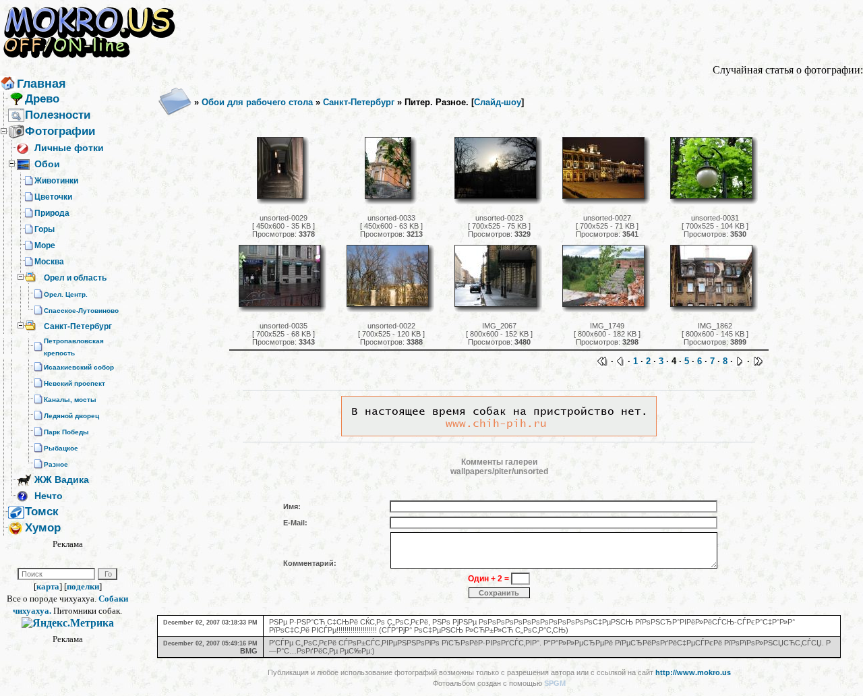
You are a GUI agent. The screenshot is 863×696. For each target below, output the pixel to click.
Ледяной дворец (71, 415)
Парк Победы (66, 432)
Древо (42, 98)
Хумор (43, 527)
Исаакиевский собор (79, 367)
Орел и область (75, 278)
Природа (51, 213)
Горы (44, 229)
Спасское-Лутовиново (81, 310)
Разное (56, 464)
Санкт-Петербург (78, 326)
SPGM (555, 683)
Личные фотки (69, 147)
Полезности (57, 115)
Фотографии (60, 131)
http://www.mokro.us (693, 672)
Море (44, 245)
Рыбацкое (61, 448)
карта (47, 586)
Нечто (48, 495)
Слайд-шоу (497, 102)
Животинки (56, 180)
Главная (41, 83)
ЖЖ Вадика (61, 479)
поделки (83, 586)
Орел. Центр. (66, 294)
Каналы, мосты (70, 399)
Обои (47, 163)
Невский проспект (74, 383)
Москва (49, 261)
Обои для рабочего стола (257, 102)
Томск (42, 511)
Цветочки (53, 197)
